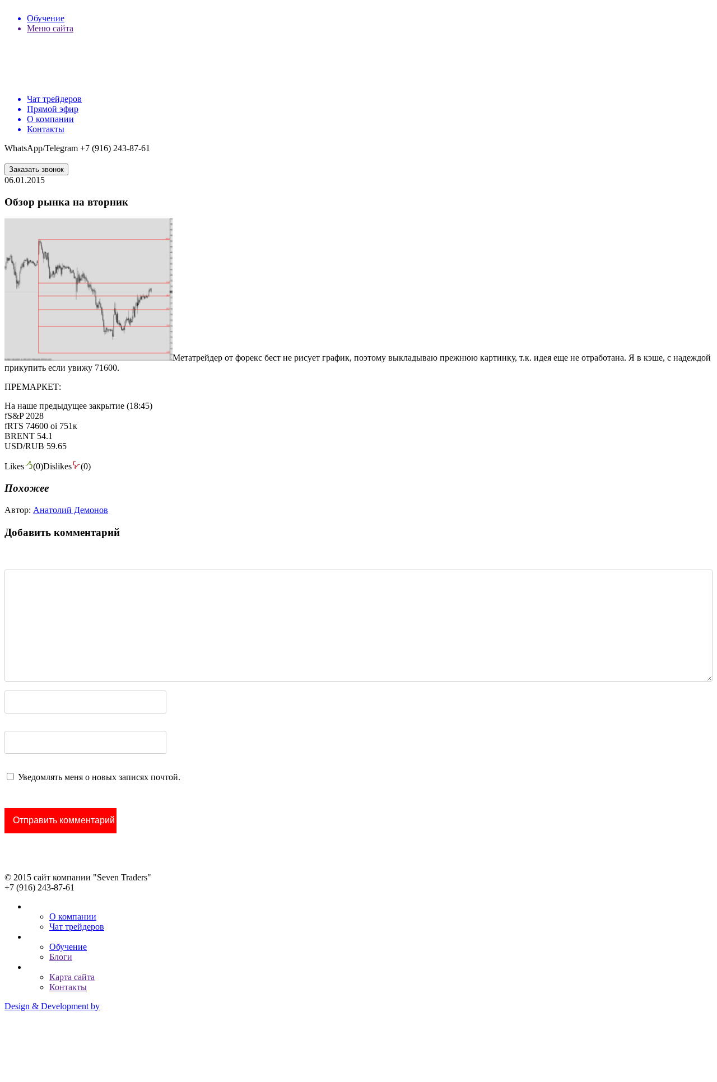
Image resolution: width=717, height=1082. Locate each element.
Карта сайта (72, 977)
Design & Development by (52, 1006)
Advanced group (34, 1044)
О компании (72, 916)
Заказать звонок (36, 169)
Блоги (60, 957)
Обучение (68, 947)
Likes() (23, 466)
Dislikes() (67, 466)
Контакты (68, 987)
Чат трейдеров (76, 926)
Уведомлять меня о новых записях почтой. (99, 777)
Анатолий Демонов (70, 510)
